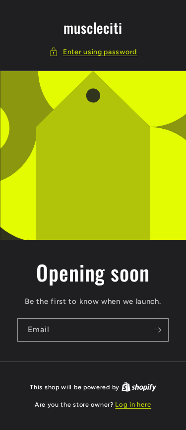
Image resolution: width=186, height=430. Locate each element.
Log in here (133, 404)
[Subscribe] (157, 330)
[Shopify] (139, 387)
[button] (93, 52)
